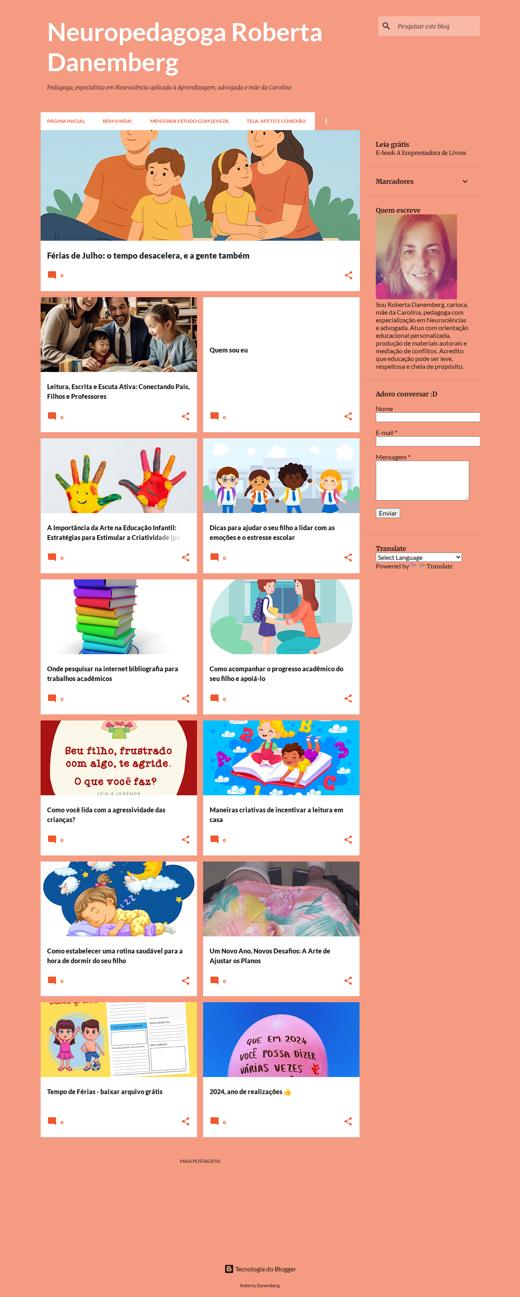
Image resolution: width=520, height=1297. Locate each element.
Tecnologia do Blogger (265, 1269)
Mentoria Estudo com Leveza (189, 121)
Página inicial (66, 121)
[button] (348, 275)
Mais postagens (200, 1161)
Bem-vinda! (117, 121)
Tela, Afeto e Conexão (276, 121)
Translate (440, 566)
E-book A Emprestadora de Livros (421, 153)
